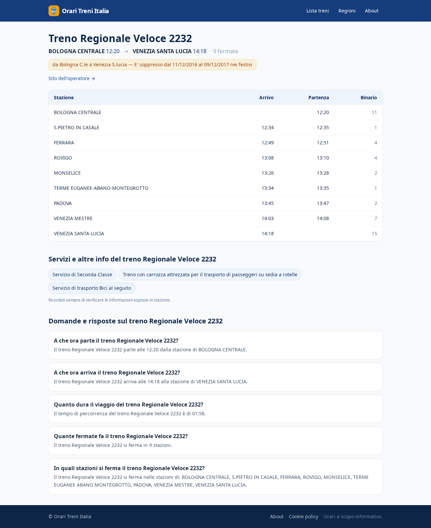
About (371, 10)
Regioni (347, 10)
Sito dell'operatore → (71, 78)
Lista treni (317, 10)
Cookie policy (303, 516)
